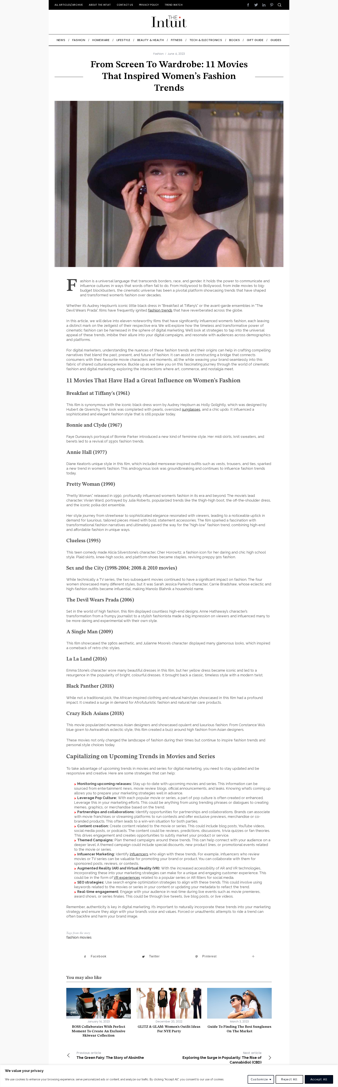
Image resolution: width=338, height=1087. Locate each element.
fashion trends (160, 310)
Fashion (158, 54)
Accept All (319, 1079)
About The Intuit (100, 4)
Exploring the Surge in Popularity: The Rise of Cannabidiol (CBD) (222, 1057)
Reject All (289, 1079)
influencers (139, 854)
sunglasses (191, 409)
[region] (169, 1076)
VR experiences (127, 878)
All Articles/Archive (69, 4)
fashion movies (79, 937)
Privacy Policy (149, 4)
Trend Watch (174, 4)
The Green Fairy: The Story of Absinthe (110, 1055)
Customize (259, 1079)
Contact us (125, 4)
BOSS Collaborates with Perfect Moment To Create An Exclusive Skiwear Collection (98, 1031)
